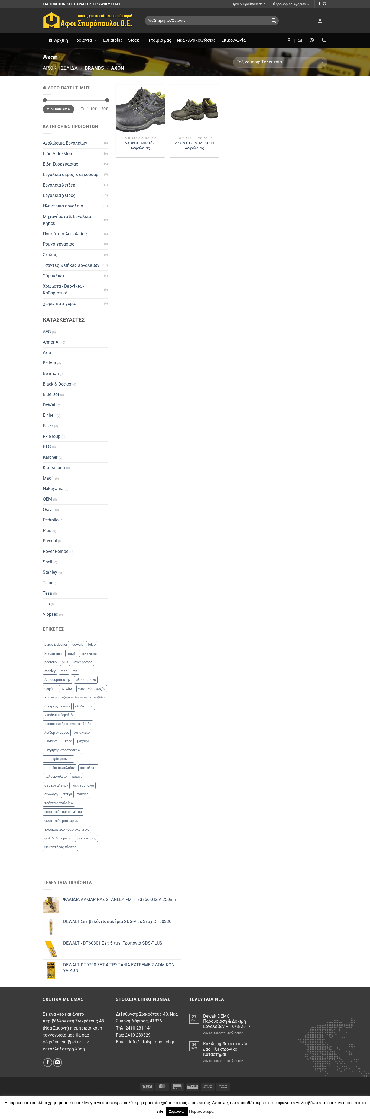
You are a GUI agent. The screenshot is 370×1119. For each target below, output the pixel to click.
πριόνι (77, 776)
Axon (48, 352)
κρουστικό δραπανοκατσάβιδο (67, 724)
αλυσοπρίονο (86, 680)
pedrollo (50, 662)
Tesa (47, 593)
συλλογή (51, 794)
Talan (48, 582)
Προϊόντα (82, 40)
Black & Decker (57, 384)
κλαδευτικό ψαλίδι (59, 715)
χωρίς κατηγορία (59, 303)
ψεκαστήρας (86, 838)
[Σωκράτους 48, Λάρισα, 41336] (290, 40)
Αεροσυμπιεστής (57, 680)
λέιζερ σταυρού (56, 732)
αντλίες (67, 689)
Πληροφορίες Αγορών (288, 4)
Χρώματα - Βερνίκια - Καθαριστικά (63, 290)
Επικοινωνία (233, 40)
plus (65, 662)
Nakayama (53, 488)
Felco (48, 425)
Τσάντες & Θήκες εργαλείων (71, 265)
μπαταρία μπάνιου (58, 759)
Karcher (50, 457)
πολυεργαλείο (55, 776)
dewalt (77, 644)
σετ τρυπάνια (83, 785)
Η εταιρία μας (157, 40)
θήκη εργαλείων (57, 706)
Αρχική (61, 40)
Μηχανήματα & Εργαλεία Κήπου (67, 220)
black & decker (55, 644)
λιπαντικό (82, 732)
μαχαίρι (83, 741)
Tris (46, 603)
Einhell (49, 415)
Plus (47, 530)
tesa (64, 671)
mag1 (71, 653)
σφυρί (67, 794)
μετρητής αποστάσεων (62, 750)
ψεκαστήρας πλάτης (60, 847)
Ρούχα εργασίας (58, 244)
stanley (50, 671)
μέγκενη (50, 741)
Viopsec (50, 614)
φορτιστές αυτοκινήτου (63, 812)
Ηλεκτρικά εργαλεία (63, 206)
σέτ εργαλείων (56, 785)
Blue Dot (51, 394)
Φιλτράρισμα (58, 109)
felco (92, 644)
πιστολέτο (88, 768)
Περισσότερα (201, 1111)
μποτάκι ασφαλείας (59, 768)
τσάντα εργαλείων (58, 803)
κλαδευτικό (84, 706)
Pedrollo (51, 519)
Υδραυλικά (53, 275)
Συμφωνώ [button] (177, 1112)
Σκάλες (50, 254)
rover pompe (82, 662)
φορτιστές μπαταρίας (61, 821)
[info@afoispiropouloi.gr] (300, 40)
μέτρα (67, 741)
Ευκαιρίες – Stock (121, 40)
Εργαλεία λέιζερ (59, 185)
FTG (47, 446)
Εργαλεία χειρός (59, 195)
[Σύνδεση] (320, 21)
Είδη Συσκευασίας (60, 164)
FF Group (51, 436)
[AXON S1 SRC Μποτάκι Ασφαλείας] (194, 109)
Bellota (49, 362)
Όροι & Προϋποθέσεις (248, 4)
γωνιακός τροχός (91, 689)
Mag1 (48, 478)
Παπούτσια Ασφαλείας (65, 233)
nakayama (89, 653)
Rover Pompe (55, 551)
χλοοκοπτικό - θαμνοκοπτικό (66, 829)
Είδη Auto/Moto (58, 153)
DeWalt (50, 405)
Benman (51, 373)
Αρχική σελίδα (60, 68)
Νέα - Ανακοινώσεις (196, 40)
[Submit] (273, 20)
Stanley (50, 572)
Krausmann (54, 467)
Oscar (48, 509)
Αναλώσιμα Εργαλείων (65, 143)
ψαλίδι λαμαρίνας (58, 838)
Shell (47, 562)
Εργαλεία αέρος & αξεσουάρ (70, 174)
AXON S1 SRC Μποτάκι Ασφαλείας (194, 145)
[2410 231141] (324, 40)
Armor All (51, 342)
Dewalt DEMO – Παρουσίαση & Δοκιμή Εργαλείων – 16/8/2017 (227, 1021)
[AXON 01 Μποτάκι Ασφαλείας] (140, 109)
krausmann (53, 653)
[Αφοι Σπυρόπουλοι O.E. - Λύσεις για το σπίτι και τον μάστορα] (90, 20)
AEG (47, 331)
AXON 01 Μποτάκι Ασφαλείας (140, 145)
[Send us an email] (324, 4)
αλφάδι (50, 689)
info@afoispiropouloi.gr (151, 1041)
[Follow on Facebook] (319, 4)
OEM (47, 499)
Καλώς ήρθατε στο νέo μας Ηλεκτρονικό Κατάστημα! (225, 1049)
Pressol (50, 540)
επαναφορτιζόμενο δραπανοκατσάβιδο (74, 697)
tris (75, 671)
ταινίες (83, 794)
